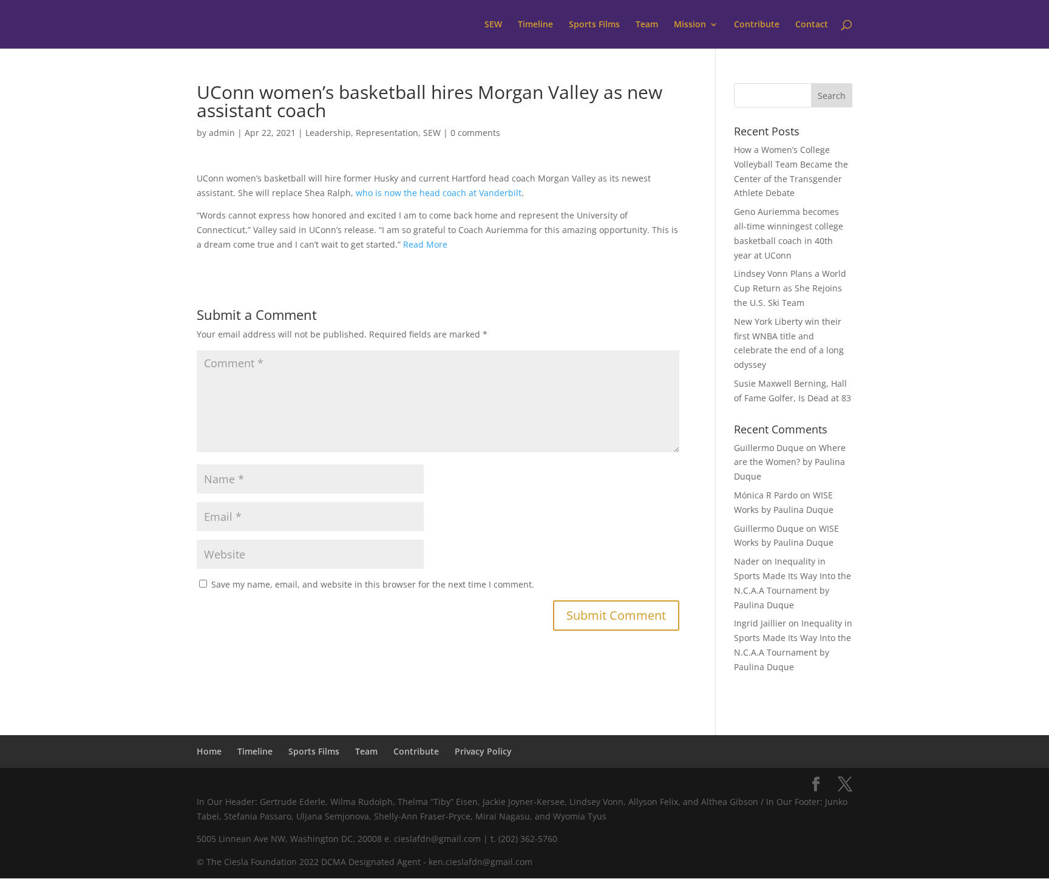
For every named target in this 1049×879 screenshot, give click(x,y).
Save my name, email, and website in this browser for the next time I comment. (372, 584)
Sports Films (594, 25)
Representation (387, 132)
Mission (690, 25)
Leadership (328, 132)
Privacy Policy (483, 751)
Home (209, 751)
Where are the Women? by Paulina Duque (790, 462)
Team (647, 25)
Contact (811, 25)
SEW (493, 25)
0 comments (475, 132)
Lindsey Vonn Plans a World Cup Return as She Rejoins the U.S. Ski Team (790, 288)
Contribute (756, 25)
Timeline (535, 25)
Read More (425, 244)
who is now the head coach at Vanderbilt (438, 193)
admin (222, 132)
